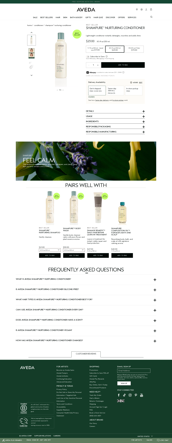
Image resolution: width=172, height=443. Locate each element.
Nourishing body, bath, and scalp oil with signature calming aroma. (122, 241)
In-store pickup (118, 100)
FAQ (91, 410)
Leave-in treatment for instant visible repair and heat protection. (96, 241)
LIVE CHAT (164, 440)
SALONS (149, 440)
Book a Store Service (97, 413)
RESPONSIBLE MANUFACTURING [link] (101, 132)
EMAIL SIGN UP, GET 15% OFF (39, 440)
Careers (92, 426)
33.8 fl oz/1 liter (134, 49)
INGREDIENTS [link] (92, 122)
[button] (86, 273)
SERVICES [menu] (132, 17)
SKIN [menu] (65, 17)
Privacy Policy (62, 389)
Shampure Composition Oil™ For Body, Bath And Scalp (121, 232)
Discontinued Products (98, 388)
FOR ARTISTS (136, 440)
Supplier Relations (63, 410)
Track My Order (95, 395)
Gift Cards (93, 376)
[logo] (86, 9)
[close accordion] (86, 273)
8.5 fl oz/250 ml (115, 49)
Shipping (93, 404)
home (29, 25)
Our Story (93, 423)
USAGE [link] (89, 116)
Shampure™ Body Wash (72, 230)
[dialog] (151, 16)
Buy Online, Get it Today (98, 385)
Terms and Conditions (64, 404)
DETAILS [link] (90, 111)
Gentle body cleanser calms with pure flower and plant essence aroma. (74, 237)
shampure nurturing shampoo (49, 232)
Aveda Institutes (62, 376)
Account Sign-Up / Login (98, 407)
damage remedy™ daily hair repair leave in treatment (97, 233)
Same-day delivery (102, 100)
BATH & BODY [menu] (76, 17)
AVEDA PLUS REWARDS (13, 440)
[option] (31, 40)
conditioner (38, 25)
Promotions (94, 370)
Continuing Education (64, 379)
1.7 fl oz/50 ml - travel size (96, 49)
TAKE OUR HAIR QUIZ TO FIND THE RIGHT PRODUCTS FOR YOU (86, 2)
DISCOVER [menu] (110, 17)
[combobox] (50, 250)
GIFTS (88, 17)
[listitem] (50, 225)
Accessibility (61, 407)
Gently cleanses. (45, 237)
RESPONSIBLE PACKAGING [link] (98, 127)
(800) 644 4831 (95, 416)
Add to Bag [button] (123, 65)
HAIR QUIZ (98, 17)
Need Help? (95, 392)
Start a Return (94, 398)
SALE (35, 17)
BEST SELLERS (46, 17)
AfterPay (93, 382)
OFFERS (121, 17)
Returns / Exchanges (97, 401)
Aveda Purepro (62, 373)
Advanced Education (64, 382)
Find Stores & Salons (137, 9)
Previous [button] (31, 35)
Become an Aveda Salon (65, 370)
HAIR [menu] (58, 17)
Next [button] (62, 90)
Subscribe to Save (97, 56)
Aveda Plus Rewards (97, 379)
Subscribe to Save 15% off (99, 373)
